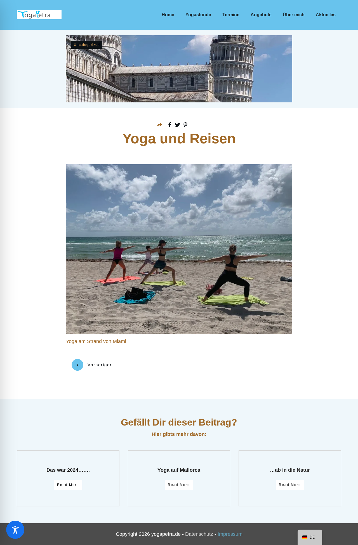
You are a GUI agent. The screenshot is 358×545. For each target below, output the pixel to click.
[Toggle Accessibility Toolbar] (15, 529)
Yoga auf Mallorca (178, 470)
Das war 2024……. (68, 470)
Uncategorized (87, 45)
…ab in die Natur (290, 470)
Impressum (230, 534)
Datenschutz (199, 534)
